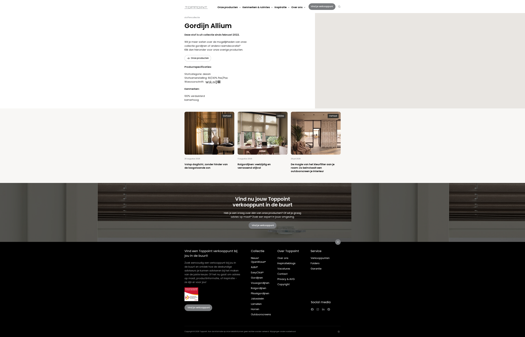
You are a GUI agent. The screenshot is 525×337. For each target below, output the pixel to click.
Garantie (316, 268)
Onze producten (227, 7)
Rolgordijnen (258, 288)
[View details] (312, 309)
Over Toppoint (288, 251)
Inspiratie (281, 7)
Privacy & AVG (286, 279)
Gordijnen (257, 277)
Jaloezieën (257, 298)
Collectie (257, 251)
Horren (255, 309)
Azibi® (254, 267)
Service (316, 251)
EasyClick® (257, 272)
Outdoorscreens (261, 314)
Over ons (297, 7)
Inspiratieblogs (286, 263)
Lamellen (256, 304)
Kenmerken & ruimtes (256, 7)
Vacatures (283, 268)
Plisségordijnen (260, 293)
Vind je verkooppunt (322, 6)
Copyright (283, 284)
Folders (315, 263)
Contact (282, 274)
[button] (339, 6)
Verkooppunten (320, 258)
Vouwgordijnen (260, 283)
